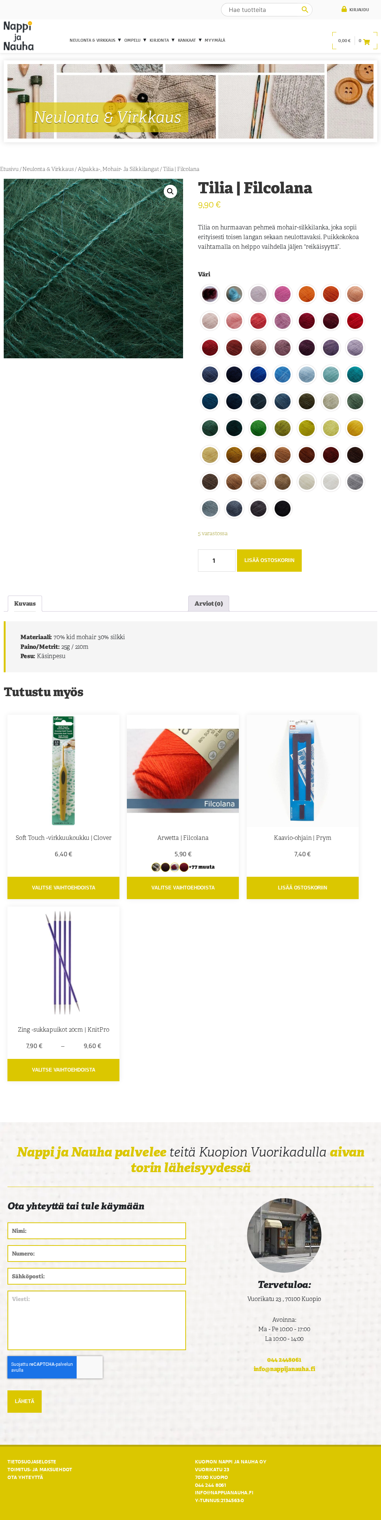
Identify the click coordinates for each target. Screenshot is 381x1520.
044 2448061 (284, 1360)
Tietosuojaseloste (31, 1461)
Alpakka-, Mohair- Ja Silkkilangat (118, 169)
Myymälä (215, 40)
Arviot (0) (208, 603)
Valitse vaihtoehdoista (63, 888)
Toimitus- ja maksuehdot (39, 1469)
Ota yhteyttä (25, 1477)
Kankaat (187, 40)
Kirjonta (159, 40)
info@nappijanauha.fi (284, 1369)
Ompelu (132, 40)
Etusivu (9, 169)
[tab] (25, 604)
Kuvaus (25, 603)
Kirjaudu (358, 10)
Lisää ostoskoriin (269, 560)
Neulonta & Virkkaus (92, 40)
